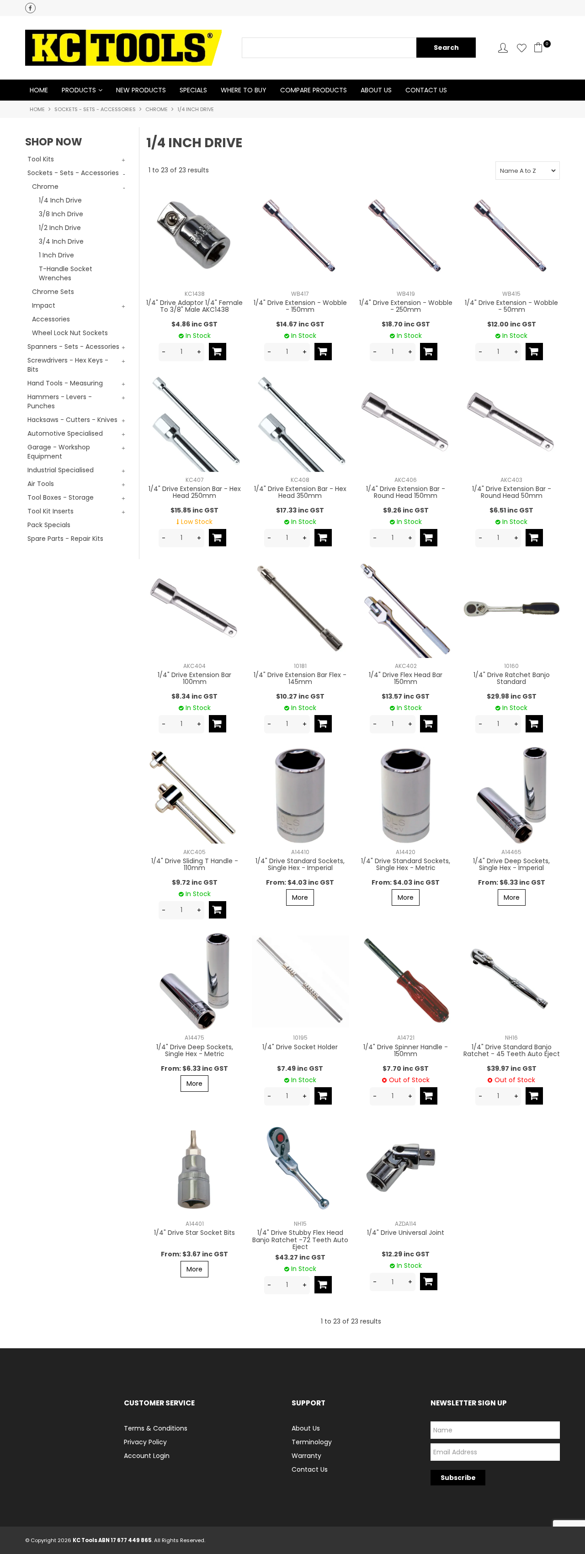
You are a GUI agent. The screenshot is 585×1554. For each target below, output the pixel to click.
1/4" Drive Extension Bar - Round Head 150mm (405, 492)
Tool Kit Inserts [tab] (50, 511)
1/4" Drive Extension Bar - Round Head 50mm (511, 492)
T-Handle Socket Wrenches (65, 273)
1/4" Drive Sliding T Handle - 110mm (194, 864)
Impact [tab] (43, 305)
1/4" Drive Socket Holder (300, 1047)
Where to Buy (243, 90)
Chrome (156, 109)
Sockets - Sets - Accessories (95, 109)
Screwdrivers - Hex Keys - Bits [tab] (67, 365)
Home (39, 90)
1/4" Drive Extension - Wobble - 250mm (405, 306)
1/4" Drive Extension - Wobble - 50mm (511, 306)
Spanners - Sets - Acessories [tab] (73, 346)
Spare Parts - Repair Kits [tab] (65, 538)
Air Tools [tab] (40, 483)
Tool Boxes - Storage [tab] (60, 497)
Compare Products (313, 90)
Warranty (306, 1455)
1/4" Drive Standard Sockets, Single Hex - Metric (405, 864)
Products (79, 90)
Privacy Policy (145, 1442)
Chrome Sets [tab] (53, 291)
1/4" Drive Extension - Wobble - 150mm (300, 306)
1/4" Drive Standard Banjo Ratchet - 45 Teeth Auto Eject (511, 1050)
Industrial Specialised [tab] (60, 470)
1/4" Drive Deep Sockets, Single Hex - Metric (194, 1050)
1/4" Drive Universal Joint (405, 1232)
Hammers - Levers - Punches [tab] (59, 401)
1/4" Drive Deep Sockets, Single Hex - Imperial (511, 864)
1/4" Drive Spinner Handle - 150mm (405, 1050)
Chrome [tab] (45, 186)
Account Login (147, 1455)
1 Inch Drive (56, 255)
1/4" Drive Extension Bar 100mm (194, 678)
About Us (376, 90)
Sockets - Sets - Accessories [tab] (73, 172)
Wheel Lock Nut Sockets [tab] (70, 332)
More (300, 897)
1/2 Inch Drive (60, 227)
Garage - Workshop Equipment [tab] (58, 452)
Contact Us (426, 90)
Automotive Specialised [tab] (65, 433)
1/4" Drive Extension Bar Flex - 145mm (300, 678)
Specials (193, 90)
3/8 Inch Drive (61, 214)
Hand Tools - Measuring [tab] (65, 383)
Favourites (521, 48)
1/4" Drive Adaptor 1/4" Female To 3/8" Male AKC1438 (194, 306)
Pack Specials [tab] (48, 524)
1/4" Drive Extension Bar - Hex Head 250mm (195, 492)
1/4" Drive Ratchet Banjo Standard (511, 678)
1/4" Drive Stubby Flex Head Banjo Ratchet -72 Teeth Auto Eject (300, 1239)
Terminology (312, 1442)
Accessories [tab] (51, 319)
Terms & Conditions (155, 1428)
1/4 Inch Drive (60, 200)
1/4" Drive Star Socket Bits (194, 1232)
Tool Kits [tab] (40, 159)
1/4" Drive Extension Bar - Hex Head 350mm (300, 492)
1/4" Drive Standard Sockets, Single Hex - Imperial (300, 864)
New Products (141, 90)
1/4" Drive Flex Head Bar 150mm (405, 678)
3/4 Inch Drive (61, 241)
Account (503, 48)
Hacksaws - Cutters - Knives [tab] (72, 419)
